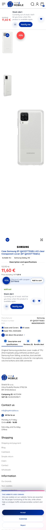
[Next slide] (7, 240)
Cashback (5, 452)
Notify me (25, 24)
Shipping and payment (11, 443)
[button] (7, 52)
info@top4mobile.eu (10, 410)
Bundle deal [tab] (39, 344)
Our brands (6, 481)
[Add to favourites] (41, 19)
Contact (4, 465)
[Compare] (33, 301)
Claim (3, 461)
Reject (23, 525)
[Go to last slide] (7, 35)
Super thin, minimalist (12, 331)
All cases (25, 328)
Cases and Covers (11, 328)
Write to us (10, 415)
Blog (3, 447)
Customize (23, 519)
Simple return (7, 456)
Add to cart (37, 280)
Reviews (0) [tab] (28, 344)
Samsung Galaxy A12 (22, 258)
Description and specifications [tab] (14, 342)
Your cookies (6, 486)
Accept (23, 512)
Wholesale (6, 470)
